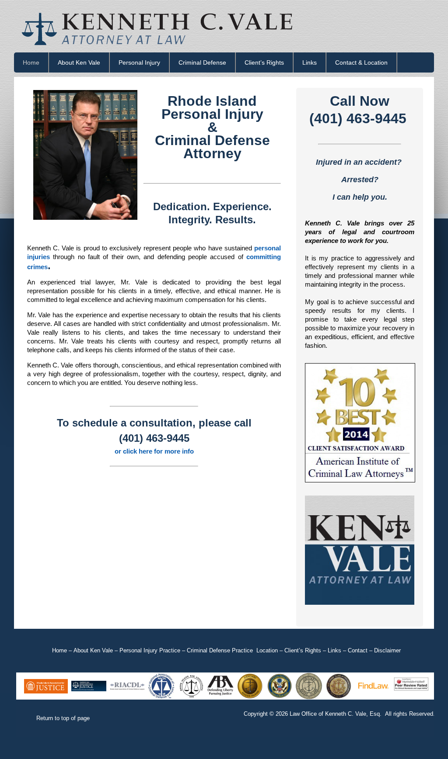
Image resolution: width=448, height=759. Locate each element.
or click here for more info (154, 451)
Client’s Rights (264, 62)
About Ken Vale (79, 62)
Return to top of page (63, 718)
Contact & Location (361, 62)
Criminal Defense (202, 62)
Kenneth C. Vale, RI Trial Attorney (224, 26)
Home (31, 62)
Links (309, 62)
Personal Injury (139, 62)
